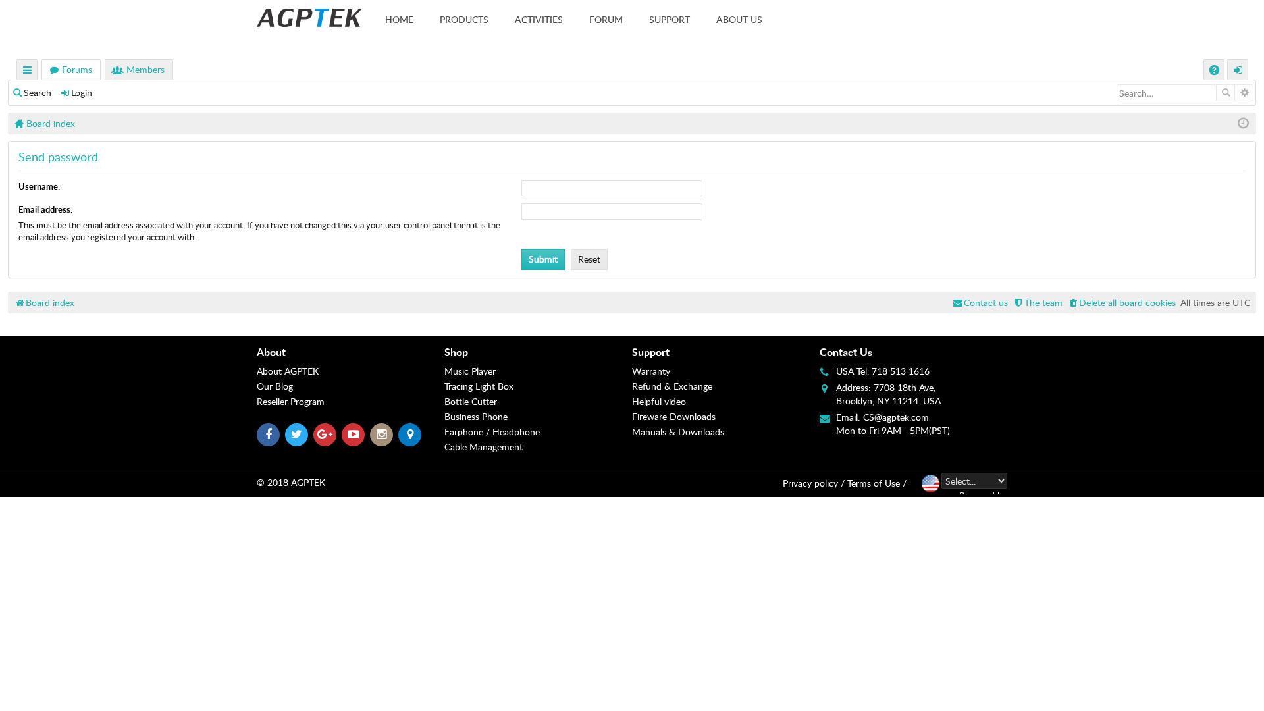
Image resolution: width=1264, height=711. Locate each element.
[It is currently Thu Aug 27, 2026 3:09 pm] (1243, 123)
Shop (456, 351)
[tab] (350, 352)
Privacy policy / (814, 483)
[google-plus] (324, 434)
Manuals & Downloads (678, 431)
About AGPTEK (288, 371)
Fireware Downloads (674, 416)
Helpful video (659, 401)
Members (145, 69)
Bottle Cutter (470, 401)
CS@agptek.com (896, 417)
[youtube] (353, 434)
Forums (77, 69)
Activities (539, 19)
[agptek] (309, 18)
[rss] (409, 434)
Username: (39, 186)
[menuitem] (1121, 302)
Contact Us (846, 351)
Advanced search (1244, 93)
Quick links (27, 71)
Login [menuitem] (1238, 71)
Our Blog (275, 386)
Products (464, 19)
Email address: (45, 209)
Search (37, 92)
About (271, 351)
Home (399, 19)
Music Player (470, 371)
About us (739, 19)
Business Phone (476, 416)
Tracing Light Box (479, 386)
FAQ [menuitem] (1215, 71)
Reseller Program (291, 401)
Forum (606, 19)
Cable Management (483, 446)
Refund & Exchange (672, 386)
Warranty (651, 371)
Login (81, 92)
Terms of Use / (877, 483)
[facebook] (268, 434)
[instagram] (381, 434)
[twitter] (296, 434)
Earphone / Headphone (492, 431)
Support (669, 19)
